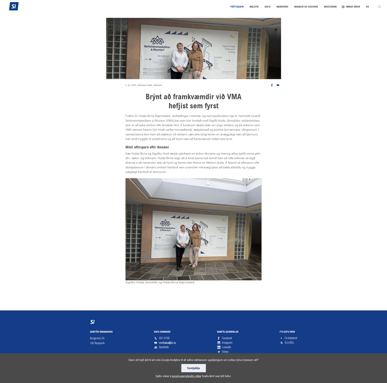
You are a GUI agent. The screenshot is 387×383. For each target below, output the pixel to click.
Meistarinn (330, 7)
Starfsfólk (164, 347)
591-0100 (164, 338)
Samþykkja (193, 368)
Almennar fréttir (144, 85)
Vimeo (225, 352)
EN (367, 7)
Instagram (227, 342)
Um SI (267, 7)
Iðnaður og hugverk (306, 7)
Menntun (158, 85)
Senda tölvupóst (278, 85)
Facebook (227, 338)
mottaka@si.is (167, 343)
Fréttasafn (237, 7)
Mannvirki (282, 7)
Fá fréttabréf (291, 338)
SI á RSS (289, 342)
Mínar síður (353, 7)
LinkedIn (226, 347)
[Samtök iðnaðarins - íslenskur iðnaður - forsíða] (14, 5)
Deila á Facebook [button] (272, 85)
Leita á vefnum (379, 6)
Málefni (254, 7)
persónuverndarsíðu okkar (186, 376)
